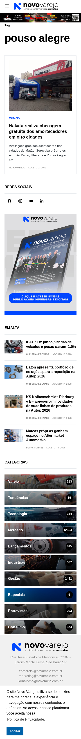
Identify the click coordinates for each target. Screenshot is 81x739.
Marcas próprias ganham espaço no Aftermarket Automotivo (47, 435)
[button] (6, 6)
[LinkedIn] (42, 201)
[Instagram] (20, 201)
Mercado (14, 117)
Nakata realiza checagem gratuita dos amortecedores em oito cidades (38, 131)
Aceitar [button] (14, 731)
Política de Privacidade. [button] (26, 719)
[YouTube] (31, 201)
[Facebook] (9, 201)
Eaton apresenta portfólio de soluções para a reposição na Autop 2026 (50, 371)
